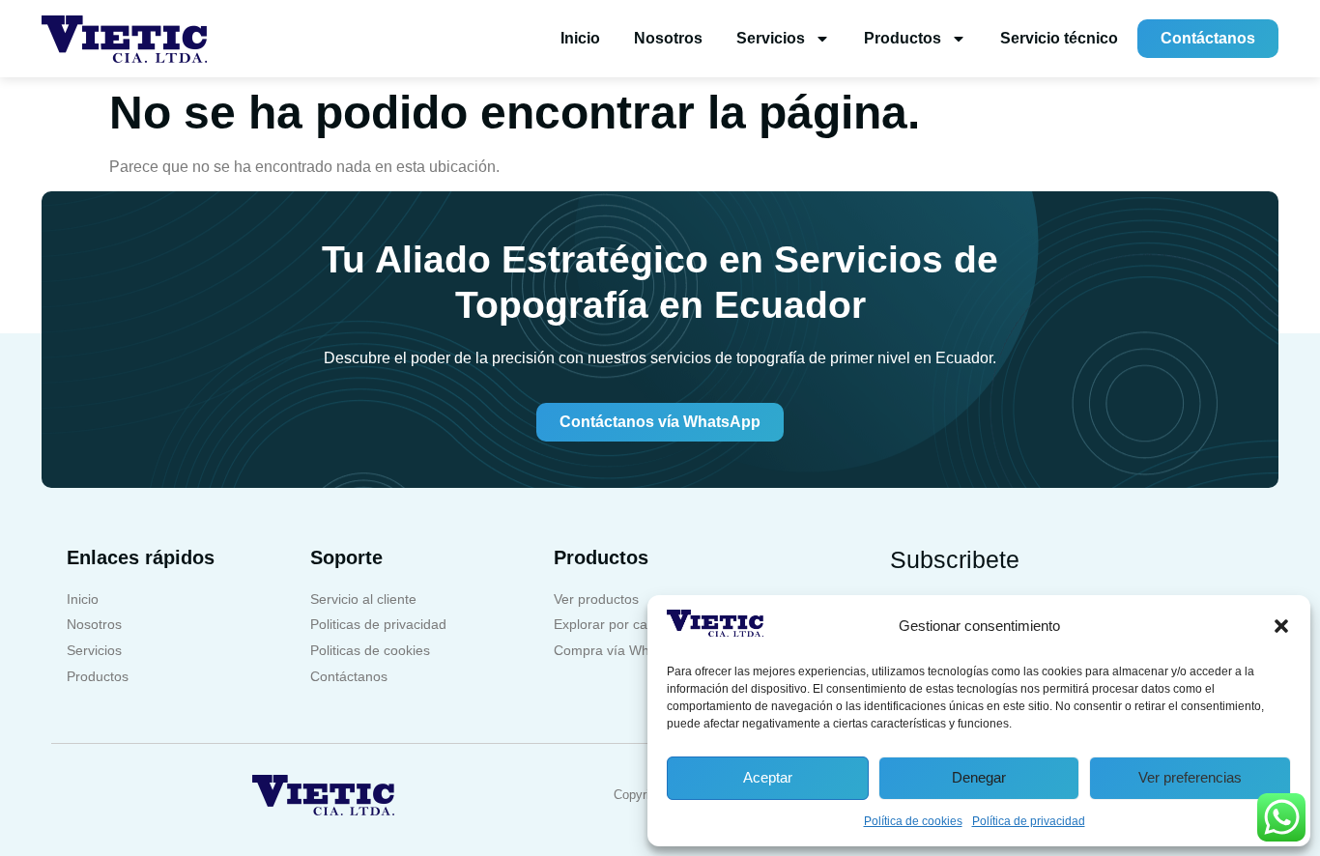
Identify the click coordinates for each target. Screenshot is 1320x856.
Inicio (580, 38)
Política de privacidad (1028, 821)
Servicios (770, 38)
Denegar (979, 777)
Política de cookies (913, 821)
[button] (1281, 626)
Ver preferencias (1190, 777)
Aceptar (767, 777)
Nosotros (668, 38)
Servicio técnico (1059, 38)
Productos (902, 38)
